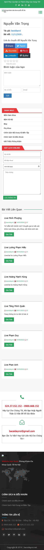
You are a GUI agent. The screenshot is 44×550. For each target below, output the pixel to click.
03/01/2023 (20, 310)
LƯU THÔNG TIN (10, 198)
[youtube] (29, 5)
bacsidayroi (16, 30)
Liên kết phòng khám (9, 488)
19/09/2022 (20, 340)
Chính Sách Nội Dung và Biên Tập (16, 132)
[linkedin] (22, 5)
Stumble (12, 50)
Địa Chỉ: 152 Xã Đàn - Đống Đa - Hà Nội (21, 520)
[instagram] (26, 5)
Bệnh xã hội (8, 119)
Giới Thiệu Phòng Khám (12, 141)
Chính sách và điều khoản (14, 137)
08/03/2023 (20, 252)
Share (10, 45)
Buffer (25, 55)
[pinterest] (14, 535)
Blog (5, 124)
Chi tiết (9, 234)
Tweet (22, 45)
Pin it (25, 50)
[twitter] (19, 5)
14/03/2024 (20, 222)
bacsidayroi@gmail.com (15, 529)
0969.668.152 (10, 524)
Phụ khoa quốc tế (6, 490)
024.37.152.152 (27, 524)
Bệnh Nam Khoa (10, 115)
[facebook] (15, 5)
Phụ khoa (7, 128)
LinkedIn (11, 55)
